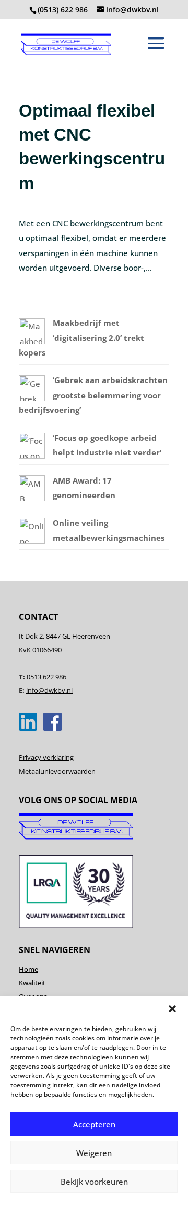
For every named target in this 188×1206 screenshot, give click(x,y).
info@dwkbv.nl (49, 690)
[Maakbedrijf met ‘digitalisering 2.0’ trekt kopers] (32, 341)
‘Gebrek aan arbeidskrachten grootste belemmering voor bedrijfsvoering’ (93, 395)
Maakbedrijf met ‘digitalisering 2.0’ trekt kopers (81, 338)
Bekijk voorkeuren (94, 1181)
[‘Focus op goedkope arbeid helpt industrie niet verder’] (32, 455)
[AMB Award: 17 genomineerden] (32, 498)
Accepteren (94, 1124)
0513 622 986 (46, 676)
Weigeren (94, 1153)
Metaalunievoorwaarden (57, 771)
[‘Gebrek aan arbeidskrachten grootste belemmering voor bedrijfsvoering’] (32, 398)
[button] (172, 1009)
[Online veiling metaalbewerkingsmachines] (32, 541)
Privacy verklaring (46, 757)
